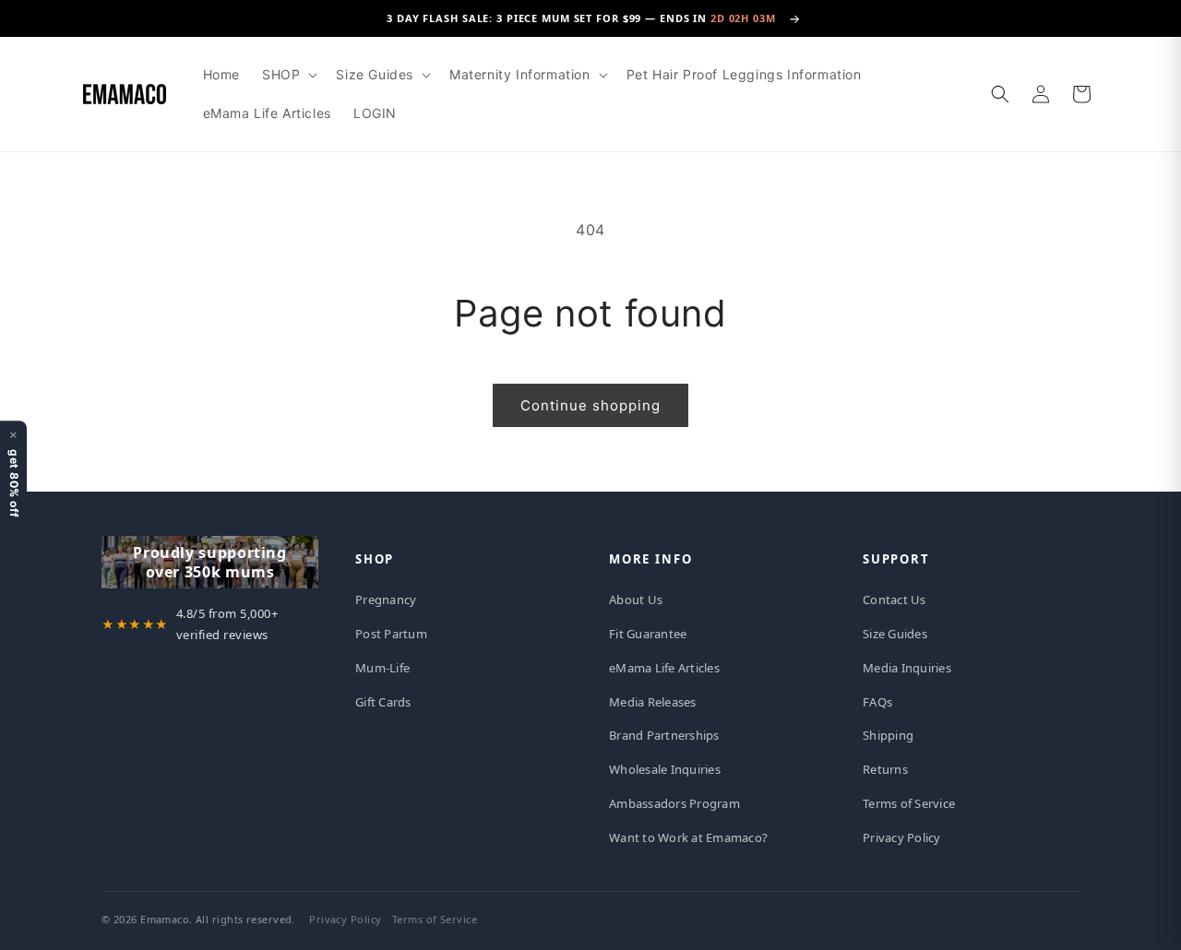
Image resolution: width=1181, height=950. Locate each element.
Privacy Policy (902, 837)
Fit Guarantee (647, 633)
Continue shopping (590, 405)
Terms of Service (909, 803)
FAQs (877, 702)
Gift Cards (383, 702)
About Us (635, 599)
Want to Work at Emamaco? (688, 837)
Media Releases (653, 702)
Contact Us (894, 599)
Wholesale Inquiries (665, 769)
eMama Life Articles (664, 667)
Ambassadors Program (674, 803)
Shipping (888, 735)
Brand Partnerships (664, 735)
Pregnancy (385, 599)
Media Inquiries (907, 667)
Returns (885, 769)
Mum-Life (382, 667)
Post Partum (391, 633)
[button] (288, 74)
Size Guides (895, 633)
